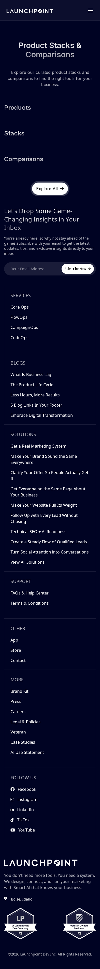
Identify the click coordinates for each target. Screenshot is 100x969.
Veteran (18, 732)
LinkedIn (25, 809)
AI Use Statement (27, 752)
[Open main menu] (91, 10)
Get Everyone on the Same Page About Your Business (48, 492)
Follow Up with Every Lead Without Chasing (44, 518)
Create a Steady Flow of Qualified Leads (49, 542)
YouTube (26, 830)
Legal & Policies (26, 722)
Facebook (27, 789)
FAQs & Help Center (30, 593)
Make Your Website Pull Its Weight (44, 505)
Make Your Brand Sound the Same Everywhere (44, 459)
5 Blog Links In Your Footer (36, 405)
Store (16, 650)
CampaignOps (24, 327)
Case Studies (23, 742)
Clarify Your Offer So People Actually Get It (49, 475)
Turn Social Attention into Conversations (50, 552)
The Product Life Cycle (32, 384)
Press (16, 701)
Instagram (27, 799)
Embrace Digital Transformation (42, 415)
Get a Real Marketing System (38, 446)
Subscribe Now (75, 269)
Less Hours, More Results (35, 395)
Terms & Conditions (30, 603)
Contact (18, 660)
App (14, 640)
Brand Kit (19, 691)
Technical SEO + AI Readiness (38, 531)
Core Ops (20, 307)
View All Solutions (28, 562)
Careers (18, 711)
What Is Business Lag (31, 374)
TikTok (23, 820)
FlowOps (19, 317)
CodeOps (19, 337)
